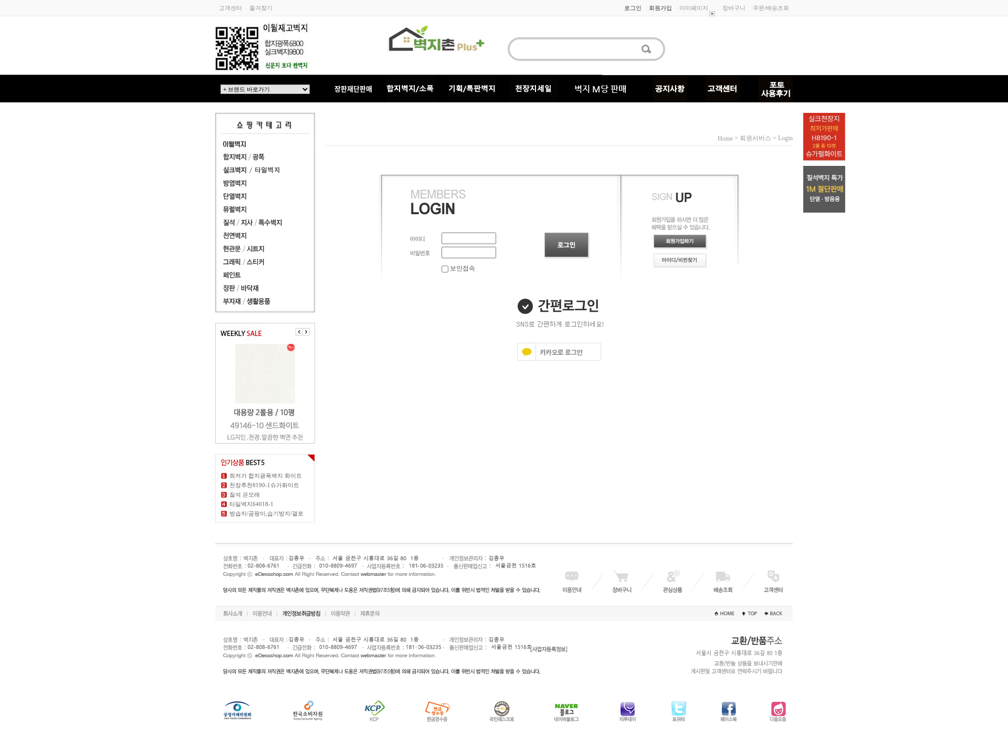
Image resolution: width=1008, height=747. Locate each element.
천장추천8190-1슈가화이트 (264, 485)
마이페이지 (693, 8)
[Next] (306, 331)
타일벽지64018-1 (251, 504)
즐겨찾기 (260, 8)
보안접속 (461, 268)
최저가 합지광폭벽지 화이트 (265, 475)
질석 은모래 (244, 494)
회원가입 (660, 8)
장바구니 (734, 8)
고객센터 (230, 8)
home (725, 138)
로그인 (633, 8)
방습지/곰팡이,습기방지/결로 (266, 513)
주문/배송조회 (771, 8)
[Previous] (299, 331)
